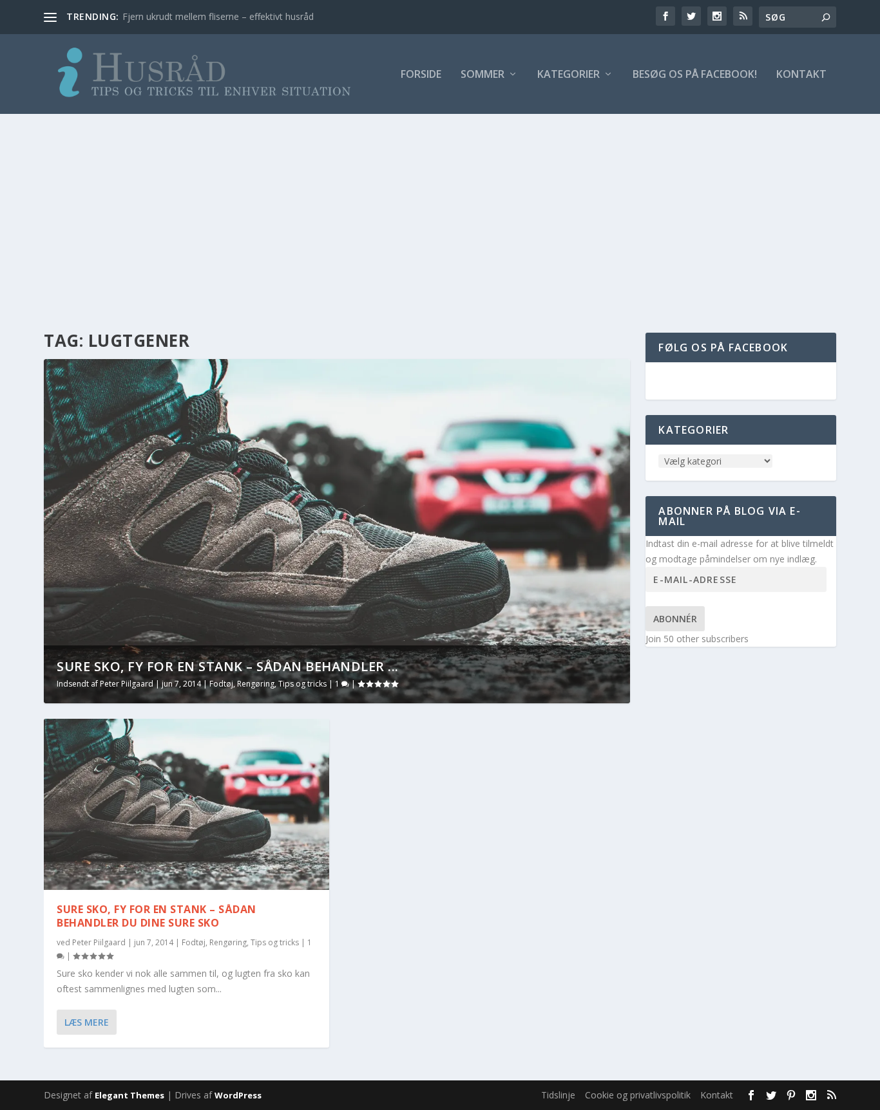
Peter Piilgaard (126, 683)
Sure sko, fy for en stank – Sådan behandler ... (228, 666)
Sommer (482, 75)
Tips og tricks (302, 683)
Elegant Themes (129, 1095)
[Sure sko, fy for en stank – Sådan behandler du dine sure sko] (186, 804)
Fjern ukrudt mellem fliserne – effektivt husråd (218, 16)
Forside (421, 75)
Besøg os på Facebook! (695, 75)
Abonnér (675, 619)
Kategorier (568, 75)
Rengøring (255, 683)
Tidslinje (558, 1095)
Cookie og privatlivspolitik (638, 1095)
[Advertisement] (440, 210)
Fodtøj (221, 683)
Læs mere (86, 1022)
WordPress (238, 1095)
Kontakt (801, 75)
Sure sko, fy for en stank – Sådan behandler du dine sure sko (156, 916)
